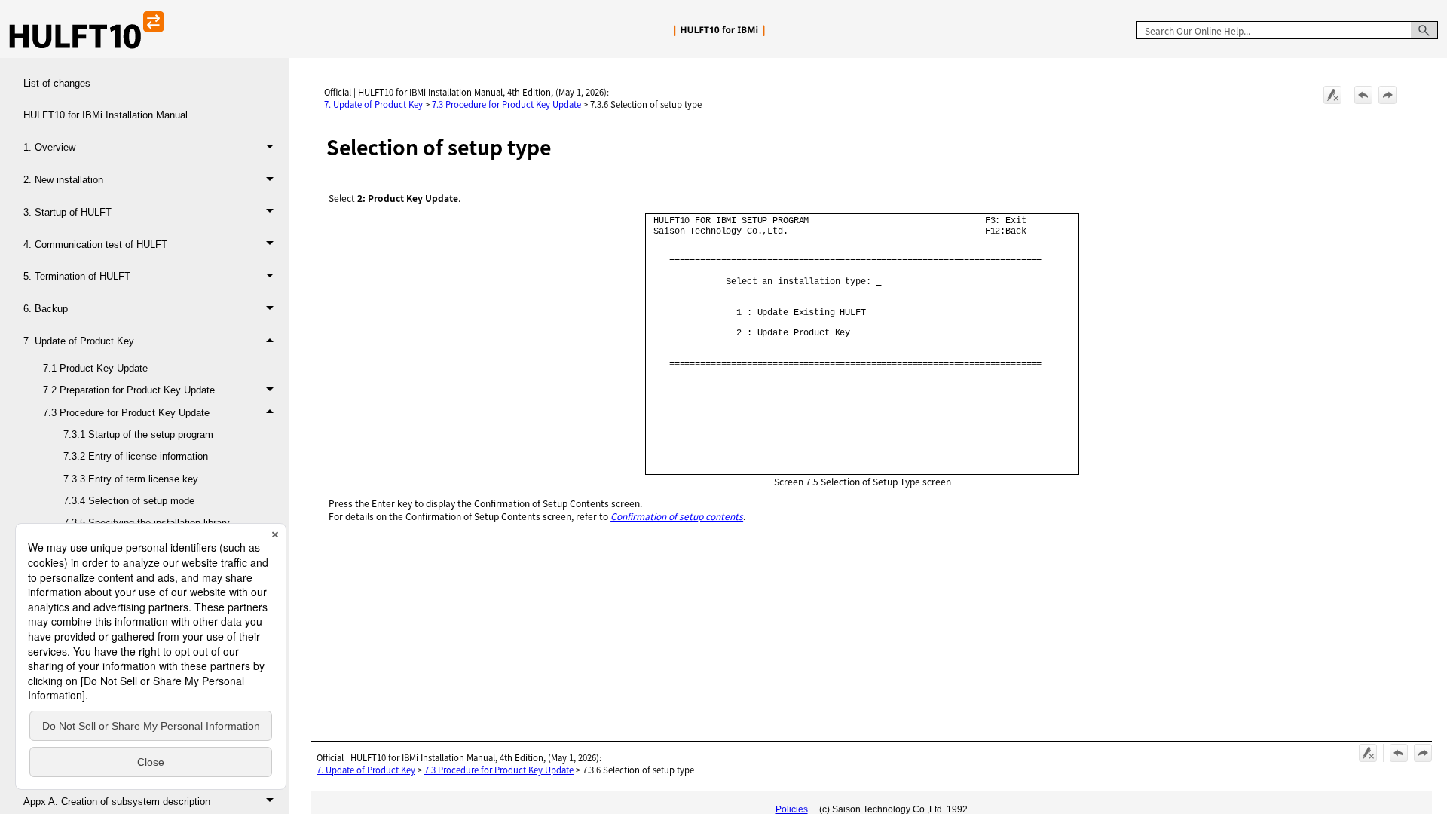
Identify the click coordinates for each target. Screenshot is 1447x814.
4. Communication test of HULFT (95, 244)
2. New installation (63, 179)
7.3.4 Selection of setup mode (128, 500)
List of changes (56, 83)
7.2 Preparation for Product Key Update (129, 390)
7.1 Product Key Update (95, 368)
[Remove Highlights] (1332, 95)
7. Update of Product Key (78, 341)
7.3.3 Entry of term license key (130, 479)
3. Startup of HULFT (67, 212)
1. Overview (49, 147)
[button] (1424, 30)
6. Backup (45, 308)
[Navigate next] (1387, 95)
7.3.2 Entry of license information (135, 456)
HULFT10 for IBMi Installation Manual (105, 115)
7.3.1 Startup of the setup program (138, 434)
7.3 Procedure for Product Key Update (126, 412)
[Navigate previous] (1363, 95)
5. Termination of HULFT (76, 276)
